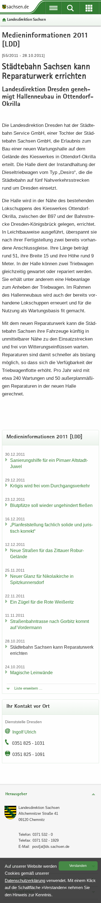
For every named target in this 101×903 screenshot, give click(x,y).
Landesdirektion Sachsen (26, 20)
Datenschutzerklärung (25, 880)
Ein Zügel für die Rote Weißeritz (42, 602)
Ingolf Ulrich (24, 732)
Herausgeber (16, 794)
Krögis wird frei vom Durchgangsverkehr (50, 485)
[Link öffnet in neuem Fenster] (15, 8)
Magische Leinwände (31, 672)
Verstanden (78, 866)
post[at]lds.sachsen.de (50, 846)
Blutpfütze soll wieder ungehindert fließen (51, 505)
